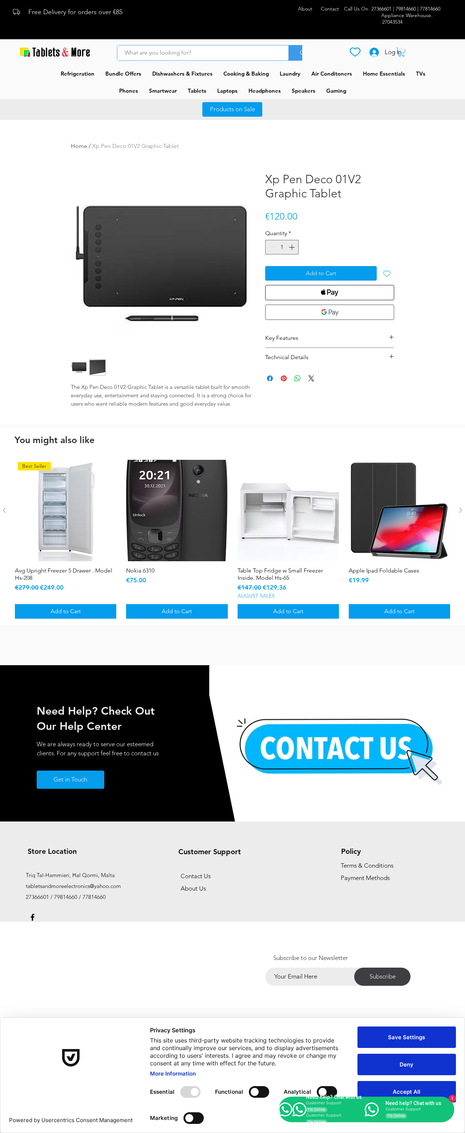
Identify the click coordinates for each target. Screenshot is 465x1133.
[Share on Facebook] (270, 378)
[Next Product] (460, 510)
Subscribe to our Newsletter (310, 958)
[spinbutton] (281, 247)
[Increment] (292, 247)
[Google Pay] (329, 312)
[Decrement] (271, 247)
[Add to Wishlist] (387, 273)
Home (79, 145)
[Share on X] (311, 378)
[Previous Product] (4, 510)
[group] (232, 539)
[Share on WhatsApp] (297, 378)
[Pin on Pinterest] (283, 378)
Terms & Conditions (367, 865)
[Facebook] (32, 917)
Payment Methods (366, 877)
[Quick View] (176, 510)
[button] (401, 52)
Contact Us (196, 876)
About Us (193, 888)
